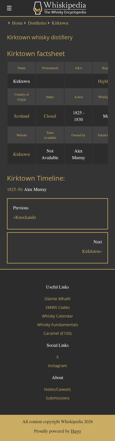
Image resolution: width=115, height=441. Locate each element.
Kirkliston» (92, 251)
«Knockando (24, 217)
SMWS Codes (57, 307)
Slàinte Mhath (57, 298)
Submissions (58, 398)
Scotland (21, 116)
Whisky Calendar (57, 316)
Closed (50, 116)
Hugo (76, 431)
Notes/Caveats (57, 389)
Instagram (57, 365)
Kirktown (21, 154)
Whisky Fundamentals (57, 324)
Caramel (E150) (57, 333)
